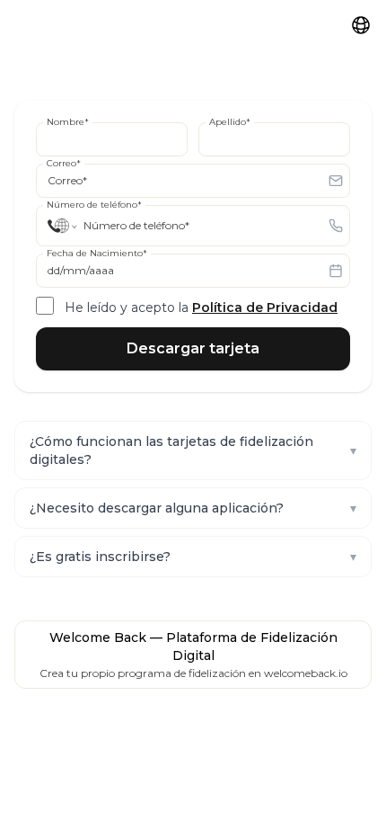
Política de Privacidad (265, 307)
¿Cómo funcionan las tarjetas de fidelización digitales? (193, 450)
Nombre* (68, 122)
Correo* (64, 163)
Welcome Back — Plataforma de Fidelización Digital (193, 646)
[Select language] (361, 25)
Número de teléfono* (94, 204)
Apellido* (229, 122)
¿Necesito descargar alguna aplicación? (193, 508)
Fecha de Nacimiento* (97, 253)
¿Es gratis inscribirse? (193, 556)
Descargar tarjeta (193, 348)
